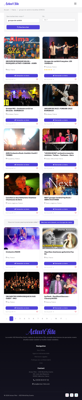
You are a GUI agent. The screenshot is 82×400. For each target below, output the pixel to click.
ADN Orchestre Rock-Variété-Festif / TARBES (22, 154)
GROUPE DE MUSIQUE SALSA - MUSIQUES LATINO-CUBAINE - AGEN (21, 62)
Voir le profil (10, 79)
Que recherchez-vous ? (15, 16)
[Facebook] (71, 395)
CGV (41, 363)
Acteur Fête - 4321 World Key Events (22, 395)
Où (43, 16)
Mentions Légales (41, 357)
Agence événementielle (40, 353)
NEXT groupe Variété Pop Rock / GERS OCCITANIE (57, 199)
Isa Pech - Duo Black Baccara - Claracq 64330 (56, 297)
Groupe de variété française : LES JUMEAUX (58, 62)
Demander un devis (22, 75)
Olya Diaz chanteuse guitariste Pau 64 (59, 253)
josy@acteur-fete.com (42, 384)
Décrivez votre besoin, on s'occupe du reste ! (57, 222)
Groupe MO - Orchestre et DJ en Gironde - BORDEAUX (19, 110)
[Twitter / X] (76, 395)
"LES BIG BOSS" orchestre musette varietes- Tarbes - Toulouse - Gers (59, 154)
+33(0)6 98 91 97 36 (42, 380)
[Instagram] (67, 395)
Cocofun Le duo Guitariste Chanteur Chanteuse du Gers (21, 199)
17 (61, 319)
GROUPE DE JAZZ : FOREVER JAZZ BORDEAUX (58, 110)
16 (56, 319)
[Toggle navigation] (75, 3)
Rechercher (24, 27)
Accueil (6, 10)
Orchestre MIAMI (13, 252)
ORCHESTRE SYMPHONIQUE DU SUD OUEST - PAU (21, 297)
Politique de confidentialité (41, 360)
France (14, 10)
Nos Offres (41, 350)
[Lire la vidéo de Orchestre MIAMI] (21, 238)
